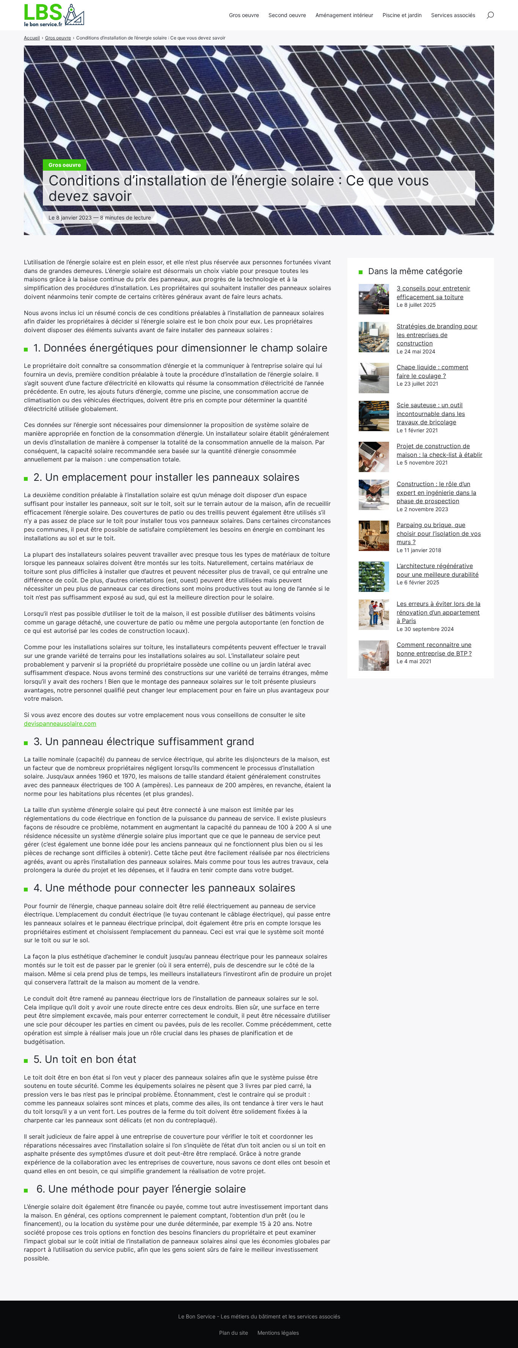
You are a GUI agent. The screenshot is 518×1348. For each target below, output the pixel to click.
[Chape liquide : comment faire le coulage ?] (374, 378)
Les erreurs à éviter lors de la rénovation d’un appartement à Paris (438, 612)
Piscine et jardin (402, 15)
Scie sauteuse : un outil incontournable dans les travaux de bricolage (431, 413)
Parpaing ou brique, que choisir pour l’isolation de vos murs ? (439, 533)
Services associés (453, 15)
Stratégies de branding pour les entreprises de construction (437, 334)
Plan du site (233, 1332)
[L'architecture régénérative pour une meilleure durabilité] (374, 577)
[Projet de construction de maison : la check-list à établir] (374, 457)
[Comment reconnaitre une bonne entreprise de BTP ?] (374, 655)
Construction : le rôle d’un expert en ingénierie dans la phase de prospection (436, 492)
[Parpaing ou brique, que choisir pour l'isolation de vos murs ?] (374, 536)
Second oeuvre (287, 15)
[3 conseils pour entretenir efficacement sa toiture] (374, 299)
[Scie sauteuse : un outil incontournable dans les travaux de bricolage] (374, 416)
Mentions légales (278, 1332)
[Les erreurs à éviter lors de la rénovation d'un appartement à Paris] (374, 614)
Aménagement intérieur (344, 15)
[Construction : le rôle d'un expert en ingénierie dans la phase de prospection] (374, 495)
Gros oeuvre (244, 15)
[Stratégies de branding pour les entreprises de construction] (374, 337)
